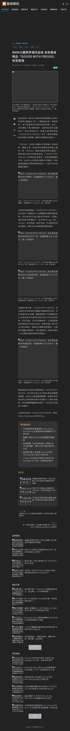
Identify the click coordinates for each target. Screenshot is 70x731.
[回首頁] (13, 4)
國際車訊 (24, 9)
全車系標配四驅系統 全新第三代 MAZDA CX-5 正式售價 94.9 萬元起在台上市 (41, 687)
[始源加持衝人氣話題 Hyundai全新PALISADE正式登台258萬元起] (18, 679)
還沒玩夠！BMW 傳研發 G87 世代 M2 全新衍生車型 (41, 562)
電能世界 (34, 9)
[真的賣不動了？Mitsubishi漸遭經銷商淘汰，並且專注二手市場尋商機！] (18, 592)
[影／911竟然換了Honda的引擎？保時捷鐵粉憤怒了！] (18, 601)
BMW (15, 47)
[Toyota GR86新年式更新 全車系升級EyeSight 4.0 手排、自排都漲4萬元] (18, 660)
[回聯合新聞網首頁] (4, 4)
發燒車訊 (18, 43)
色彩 (26, 47)
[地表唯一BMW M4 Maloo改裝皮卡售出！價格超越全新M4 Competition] (18, 573)
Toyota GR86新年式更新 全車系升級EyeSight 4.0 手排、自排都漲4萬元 (38, 459)
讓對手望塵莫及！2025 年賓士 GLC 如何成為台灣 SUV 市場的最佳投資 (41, 609)
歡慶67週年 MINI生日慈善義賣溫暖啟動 (39, 438)
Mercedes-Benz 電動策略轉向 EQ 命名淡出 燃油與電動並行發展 (41, 618)
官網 (32, 47)
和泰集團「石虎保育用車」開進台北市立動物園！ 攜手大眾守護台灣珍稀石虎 (38, 446)
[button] (66, 3)
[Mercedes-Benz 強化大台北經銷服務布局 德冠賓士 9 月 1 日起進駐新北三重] (18, 670)
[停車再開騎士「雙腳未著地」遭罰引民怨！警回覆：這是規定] (18, 639)
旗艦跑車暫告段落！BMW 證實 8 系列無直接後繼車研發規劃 (43, 480)
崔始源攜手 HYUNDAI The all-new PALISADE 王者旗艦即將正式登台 (38, 697)
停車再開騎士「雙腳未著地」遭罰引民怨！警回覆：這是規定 (40, 637)
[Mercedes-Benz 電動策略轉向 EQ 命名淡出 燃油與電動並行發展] (18, 620)
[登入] (63, 4)
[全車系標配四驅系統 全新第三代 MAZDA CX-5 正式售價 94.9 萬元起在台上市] (18, 689)
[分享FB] (14, 118)
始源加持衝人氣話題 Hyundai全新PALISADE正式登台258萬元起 (37, 453)
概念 (21, 47)
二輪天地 (63, 9)
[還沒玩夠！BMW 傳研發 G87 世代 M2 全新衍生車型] (18, 563)
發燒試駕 (14, 9)
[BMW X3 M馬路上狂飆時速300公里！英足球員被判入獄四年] (25, 491)
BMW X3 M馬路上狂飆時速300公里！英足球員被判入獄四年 (43, 490)
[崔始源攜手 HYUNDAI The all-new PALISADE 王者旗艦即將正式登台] (18, 698)
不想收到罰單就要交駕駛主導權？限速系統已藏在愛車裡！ (44, 499)
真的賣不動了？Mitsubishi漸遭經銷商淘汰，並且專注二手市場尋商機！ (41, 590)
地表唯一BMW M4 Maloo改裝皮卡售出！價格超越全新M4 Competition (41, 571)
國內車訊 (5, 9)
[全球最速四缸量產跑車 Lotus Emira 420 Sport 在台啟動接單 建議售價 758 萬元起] (18, 708)
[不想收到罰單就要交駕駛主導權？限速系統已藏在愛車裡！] (25, 500)
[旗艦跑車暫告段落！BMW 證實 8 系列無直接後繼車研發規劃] (25, 481)
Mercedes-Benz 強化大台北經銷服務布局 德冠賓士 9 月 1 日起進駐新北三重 (40, 668)
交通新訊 (43, 9)
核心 (37, 47)
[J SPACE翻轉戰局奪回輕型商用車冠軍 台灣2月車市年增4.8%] (18, 629)
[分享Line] (14, 124)
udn (13, 43)
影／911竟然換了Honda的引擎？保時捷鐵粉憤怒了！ (41, 599)
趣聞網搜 (53, 9)
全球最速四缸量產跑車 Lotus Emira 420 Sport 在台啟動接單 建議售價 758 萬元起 (39, 431)
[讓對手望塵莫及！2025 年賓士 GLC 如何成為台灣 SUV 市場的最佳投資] (18, 611)
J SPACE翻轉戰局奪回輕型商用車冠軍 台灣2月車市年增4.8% (41, 628)
